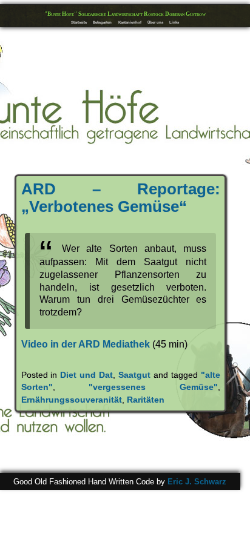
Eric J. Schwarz (196, 481)
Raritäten (145, 399)
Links (174, 22)
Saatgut (134, 375)
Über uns (155, 22)
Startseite (79, 22)
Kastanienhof (129, 22)
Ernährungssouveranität (71, 399)
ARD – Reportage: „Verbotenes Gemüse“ (120, 197)
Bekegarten (102, 22)
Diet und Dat (86, 375)
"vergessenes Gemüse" (153, 387)
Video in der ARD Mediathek (85, 344)
